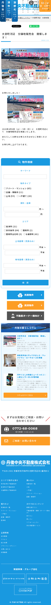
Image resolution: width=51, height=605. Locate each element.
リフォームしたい (32, 522)
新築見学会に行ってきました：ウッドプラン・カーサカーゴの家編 (31, 356)
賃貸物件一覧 (5, 507)
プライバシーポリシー (8, 546)
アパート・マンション (34, 493)
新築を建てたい (31, 507)
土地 (28, 487)
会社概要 (4, 536)
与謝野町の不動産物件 (8, 490)
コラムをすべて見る (25, 395)
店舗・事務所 (31, 497)
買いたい (30, 480)
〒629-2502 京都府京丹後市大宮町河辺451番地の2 (25, 471)
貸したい (29, 519)
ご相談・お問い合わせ (24, 440)
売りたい (29, 516)
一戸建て (29, 490)
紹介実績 (4, 543)
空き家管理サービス (33, 525)
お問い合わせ (5, 549)
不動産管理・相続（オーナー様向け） (38, 512)
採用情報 (4, 552)
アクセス (4, 539)
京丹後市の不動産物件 (8, 484)
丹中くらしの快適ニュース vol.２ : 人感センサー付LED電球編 (31, 376)
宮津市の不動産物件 (8, 487)
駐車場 (3, 520)
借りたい (5, 504)
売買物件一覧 (31, 484)
